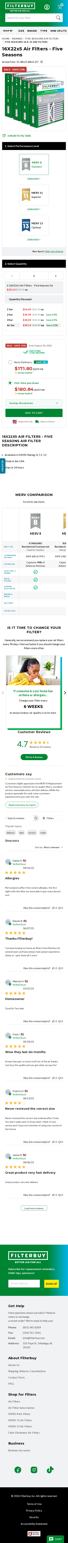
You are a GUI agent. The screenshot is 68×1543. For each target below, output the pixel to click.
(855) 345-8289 (32, 1327)
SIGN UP (51, 1283)
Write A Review (34, 757)
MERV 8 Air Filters (19, 1413)
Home (5, 38)
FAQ (11, 1383)
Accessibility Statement (34, 1523)
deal (21, 832)
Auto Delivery (23, 362)
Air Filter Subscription (21, 1407)
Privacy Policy (34, 1510)
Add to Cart (34, 412)
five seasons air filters (41, 38)
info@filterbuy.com (34, 1337)
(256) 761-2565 (32, 1332)
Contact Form (16, 1377)
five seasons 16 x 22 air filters (26, 41)
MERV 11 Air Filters (20, 1420)
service (32, 832)
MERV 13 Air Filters (20, 1426)
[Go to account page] (47, 7)
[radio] (34, 164)
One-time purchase (26, 382)
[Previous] (4, 693)
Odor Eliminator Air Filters (24, 1432)
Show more (12, 840)
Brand (32, 30)
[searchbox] (19, 818)
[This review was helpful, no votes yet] (53, 907)
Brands (17, 38)
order (43, 832)
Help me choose (53, 251)
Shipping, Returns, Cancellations (27, 1371)
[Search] (58, 17)
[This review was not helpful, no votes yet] (59, 907)
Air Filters (14, 1401)
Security (34, 1517)
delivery (11, 832)
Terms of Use (34, 1503)
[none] (34, 179)
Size (21, 30)
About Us (14, 1364)
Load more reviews (34, 1208)
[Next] (64, 693)
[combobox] (49, 847)
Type (43, 30)
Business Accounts (19, 1450)
